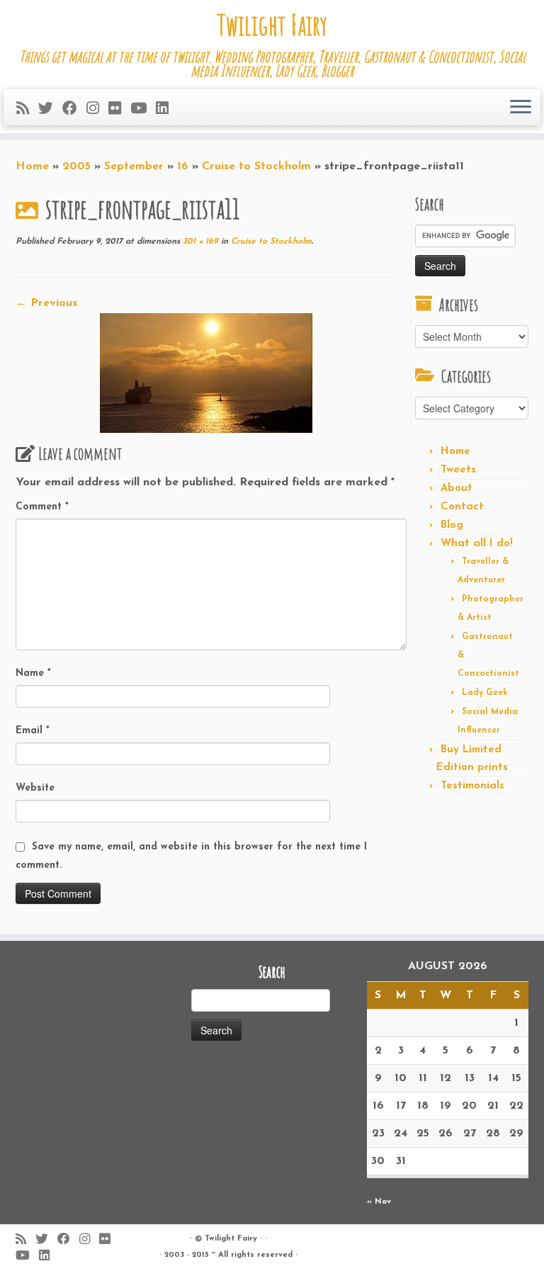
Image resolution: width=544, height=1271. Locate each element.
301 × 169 (199, 241)
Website (35, 788)
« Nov (379, 1202)
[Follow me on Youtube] (143, 109)
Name (33, 673)
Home (32, 166)
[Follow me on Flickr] (119, 109)
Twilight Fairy (272, 25)
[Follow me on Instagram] (97, 109)
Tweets (458, 470)
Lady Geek (485, 693)
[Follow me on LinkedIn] (167, 109)
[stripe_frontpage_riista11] (206, 372)
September (134, 166)
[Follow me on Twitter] (50, 109)
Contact (462, 507)
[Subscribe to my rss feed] (27, 109)
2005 (76, 166)
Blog (452, 525)
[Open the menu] (520, 107)
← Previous (46, 303)
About (456, 488)
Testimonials (472, 786)
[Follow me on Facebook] (74, 109)
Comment (42, 507)
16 (182, 166)
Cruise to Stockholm (256, 166)
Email (33, 730)
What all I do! (477, 543)
